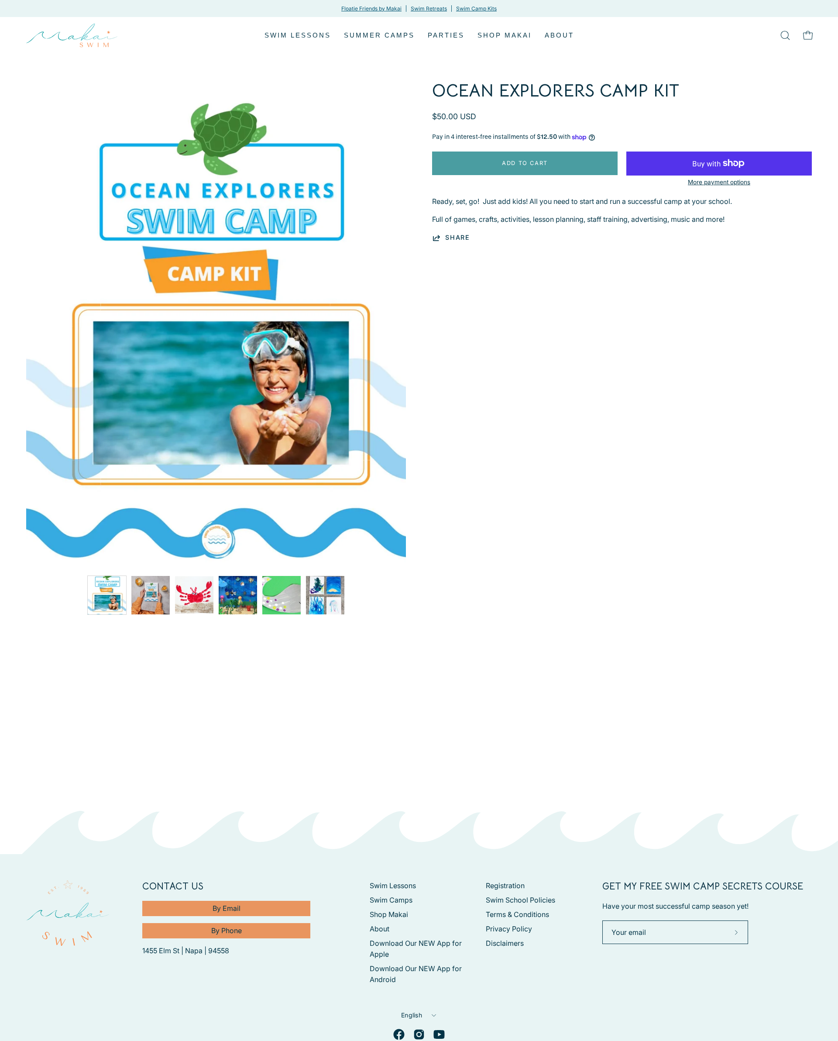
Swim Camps (391, 900)
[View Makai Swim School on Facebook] (398, 1034)
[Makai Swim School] (72, 35)
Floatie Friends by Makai (371, 8)
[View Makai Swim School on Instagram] (419, 1034)
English (411, 1015)
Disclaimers (505, 943)
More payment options (719, 182)
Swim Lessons (393, 885)
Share (457, 237)
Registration (505, 885)
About (379, 928)
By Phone (226, 930)
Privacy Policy (509, 928)
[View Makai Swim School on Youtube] (439, 1034)
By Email (226, 908)
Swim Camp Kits (476, 8)
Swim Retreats (429, 8)
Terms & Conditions (517, 914)
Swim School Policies (520, 900)
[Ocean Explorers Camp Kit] (107, 595)
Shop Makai (389, 914)
